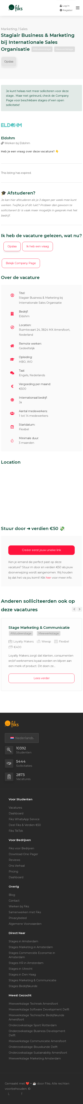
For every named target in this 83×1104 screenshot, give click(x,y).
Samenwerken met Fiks (25, 912)
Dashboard (16, 813)
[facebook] (21, 1093)
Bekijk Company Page (21, 263)
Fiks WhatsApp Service (24, 819)
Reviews (14, 860)
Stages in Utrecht (20, 968)
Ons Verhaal (17, 865)
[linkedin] (8, 1093)
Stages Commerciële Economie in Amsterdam (32, 955)
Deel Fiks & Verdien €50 (25, 825)
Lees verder (42, 678)
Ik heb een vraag (37, 246)
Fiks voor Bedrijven (21, 848)
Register (67, 10)
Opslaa (8, 61)
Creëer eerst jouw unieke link (41, 550)
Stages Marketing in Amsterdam (31, 947)
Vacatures (15, 807)
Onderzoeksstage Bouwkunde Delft (33, 1047)
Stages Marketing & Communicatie (32, 980)
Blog (12, 895)
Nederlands (23, 738)
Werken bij (17, 143)
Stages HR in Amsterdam (26, 963)
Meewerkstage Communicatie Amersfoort (37, 1041)
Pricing (13, 871)
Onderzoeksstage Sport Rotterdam (33, 1025)
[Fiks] (15, 6)
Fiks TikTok (16, 831)
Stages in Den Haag (22, 974)
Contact (14, 900)
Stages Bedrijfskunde (23, 986)
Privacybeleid (18, 918)
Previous (74, 609)
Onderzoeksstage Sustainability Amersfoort (38, 1052)
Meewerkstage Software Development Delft (39, 1009)
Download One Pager (23, 854)
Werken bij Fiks (19, 906)
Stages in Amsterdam (23, 941)
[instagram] (15, 1093)
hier (48, 577)
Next (79, 609)
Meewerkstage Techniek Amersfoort (33, 1003)
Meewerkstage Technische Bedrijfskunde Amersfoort (36, 1017)
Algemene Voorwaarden (25, 924)
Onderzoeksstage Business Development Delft (37, 1033)
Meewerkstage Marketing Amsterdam (35, 1058)
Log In (65, 5)
